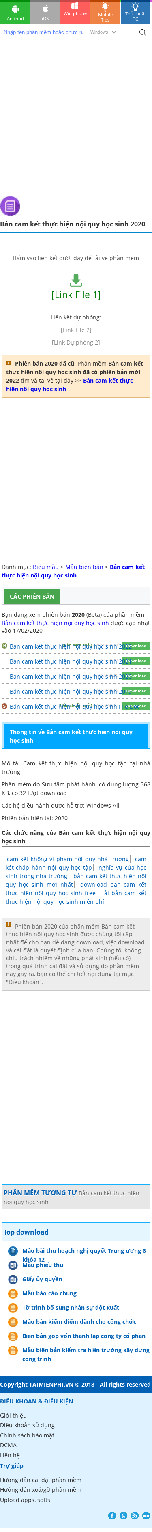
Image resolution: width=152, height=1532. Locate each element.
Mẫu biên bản (84, 567)
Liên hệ (10, 1455)
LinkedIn (146, 1515)
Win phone (75, 13)
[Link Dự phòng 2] (76, 342)
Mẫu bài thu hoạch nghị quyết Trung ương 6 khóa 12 (84, 1251)
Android (15, 18)
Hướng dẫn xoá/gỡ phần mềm (40, 1489)
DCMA (8, 1445)
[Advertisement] (76, 116)
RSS (135, 1515)
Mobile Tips (105, 17)
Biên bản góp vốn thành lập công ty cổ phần (84, 1336)
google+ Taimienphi (123, 1515)
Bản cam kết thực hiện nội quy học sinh (55, 623)
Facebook (112, 1515)
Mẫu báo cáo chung (49, 1293)
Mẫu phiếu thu (42, 1265)
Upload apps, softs (25, 1500)
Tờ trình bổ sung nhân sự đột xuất (70, 1307)
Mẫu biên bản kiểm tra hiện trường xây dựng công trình (86, 1351)
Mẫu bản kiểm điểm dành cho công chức (79, 1321)
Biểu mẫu (46, 567)
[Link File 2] (76, 330)
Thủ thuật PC (135, 16)
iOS (45, 18)
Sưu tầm (53, 784)
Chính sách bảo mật (27, 1435)
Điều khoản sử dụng (27, 1425)
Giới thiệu (13, 1415)
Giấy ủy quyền (42, 1279)
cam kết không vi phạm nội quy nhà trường (68, 859)
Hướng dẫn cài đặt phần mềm (40, 1480)
